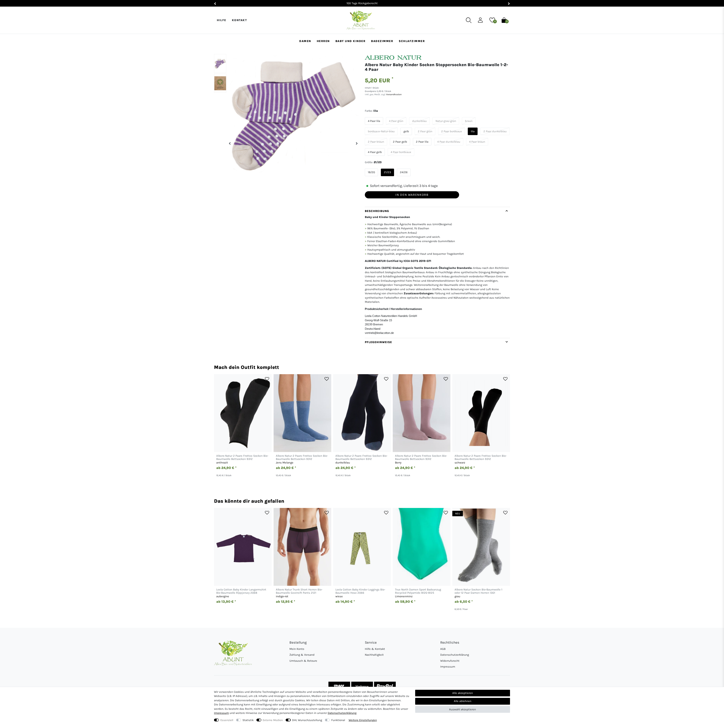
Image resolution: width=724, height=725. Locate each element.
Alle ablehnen (462, 701)
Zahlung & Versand (301, 654)
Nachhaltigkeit (374, 654)
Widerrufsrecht (449, 660)
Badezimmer (382, 41)
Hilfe (221, 20)
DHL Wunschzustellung (307, 720)
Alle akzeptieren (462, 693)
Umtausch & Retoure (303, 660)
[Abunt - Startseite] (360, 20)
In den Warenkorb (411, 195)
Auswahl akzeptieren (462, 709)
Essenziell (226, 720)
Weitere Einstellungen (363, 720)
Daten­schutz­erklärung (342, 713)
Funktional (338, 720)
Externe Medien (273, 720)
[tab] (437, 272)
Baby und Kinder (350, 41)
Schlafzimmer (412, 41)
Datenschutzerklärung (454, 654)
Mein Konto (296, 649)
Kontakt (239, 20)
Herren (323, 41)
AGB (443, 649)
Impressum (447, 666)
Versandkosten (394, 94)
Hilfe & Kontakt (375, 649)
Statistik (248, 720)
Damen (305, 41)
